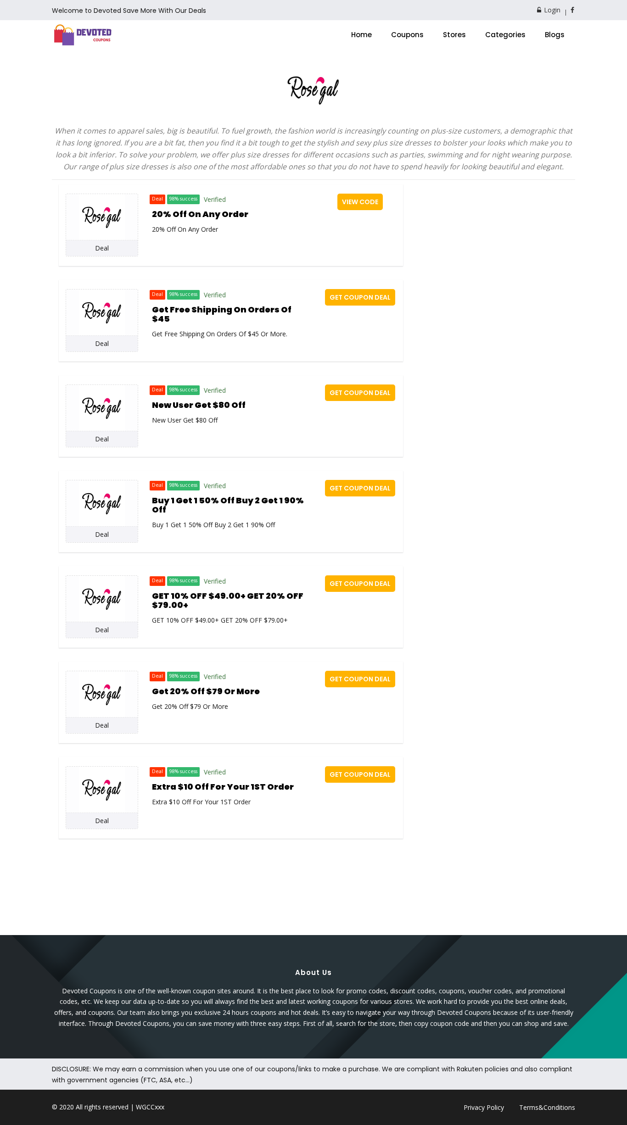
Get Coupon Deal (360, 297)
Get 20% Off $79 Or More (206, 691)
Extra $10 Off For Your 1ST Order (223, 786)
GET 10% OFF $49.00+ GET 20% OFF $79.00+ (227, 600)
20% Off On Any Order (200, 214)
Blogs (555, 34)
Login (551, 10)
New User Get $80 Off (199, 405)
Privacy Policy (484, 1107)
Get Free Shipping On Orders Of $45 (221, 314)
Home (361, 34)
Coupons (407, 34)
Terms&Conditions (547, 1107)
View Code (360, 201)
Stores (454, 34)
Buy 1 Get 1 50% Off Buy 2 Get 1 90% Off (228, 505)
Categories (505, 34)
